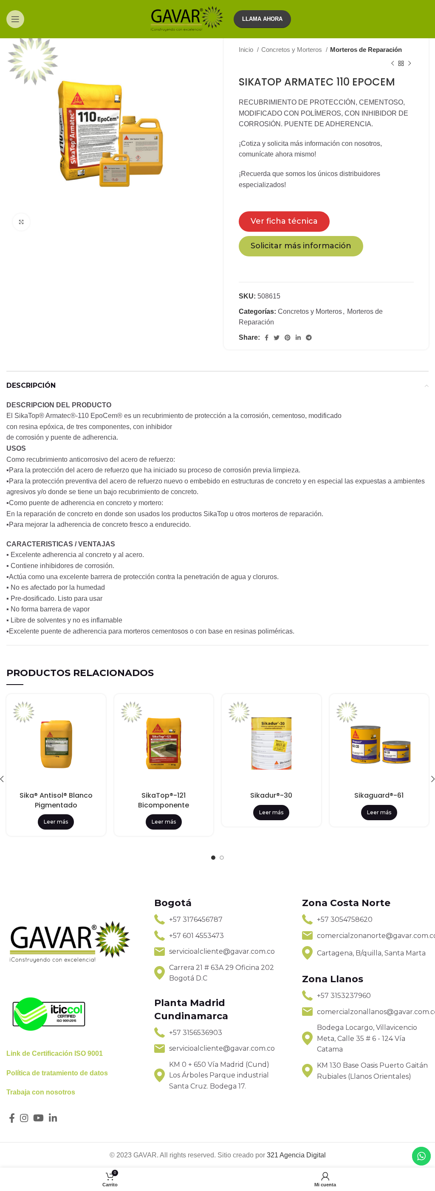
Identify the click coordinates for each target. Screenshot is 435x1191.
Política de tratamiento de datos (57, 1073)
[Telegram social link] (308, 337)
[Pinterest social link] (287, 337)
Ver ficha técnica (284, 221)
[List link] (217, 919)
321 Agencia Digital (296, 1155)
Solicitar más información (301, 245)
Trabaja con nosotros (40, 1092)
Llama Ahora (262, 19)
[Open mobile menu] (15, 19)
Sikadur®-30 (271, 795)
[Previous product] (392, 63)
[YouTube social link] (38, 1118)
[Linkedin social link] (298, 337)
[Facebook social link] (266, 337)
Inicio (247, 49)
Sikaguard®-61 (379, 795)
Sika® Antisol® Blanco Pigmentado (56, 800)
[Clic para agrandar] (21, 221)
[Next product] (409, 63)
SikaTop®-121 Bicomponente (163, 800)
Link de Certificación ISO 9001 (54, 1053)
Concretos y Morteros (292, 49)
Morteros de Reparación (366, 49)
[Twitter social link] (276, 337)
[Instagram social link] (24, 1118)
